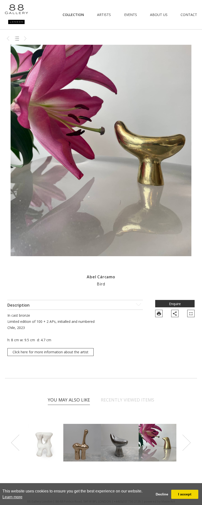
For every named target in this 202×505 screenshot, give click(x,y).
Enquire (175, 303)
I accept (184, 494)
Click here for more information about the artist (50, 352)
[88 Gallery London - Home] (16, 14)
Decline (162, 494)
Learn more (12, 497)
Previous (8, 38)
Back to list (17, 38)
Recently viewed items (127, 400)
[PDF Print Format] (159, 313)
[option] (44, 442)
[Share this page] (175, 313)
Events (130, 14)
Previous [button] (15, 442)
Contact (189, 14)
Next (25, 38)
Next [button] (186, 442)
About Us (159, 14)
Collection (73, 14)
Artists (104, 14)
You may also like (69, 400)
